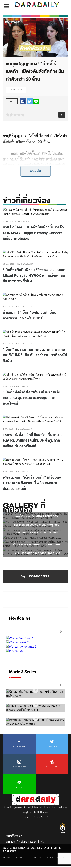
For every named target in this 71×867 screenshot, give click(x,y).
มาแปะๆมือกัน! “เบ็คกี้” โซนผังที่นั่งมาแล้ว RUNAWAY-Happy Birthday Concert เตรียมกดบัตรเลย (33, 233)
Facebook (19, 746)
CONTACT (21, 858)
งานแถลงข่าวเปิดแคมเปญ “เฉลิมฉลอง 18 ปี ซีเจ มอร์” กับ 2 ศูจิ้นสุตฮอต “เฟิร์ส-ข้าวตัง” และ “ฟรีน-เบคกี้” (36, 553)
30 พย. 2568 (15, 90)
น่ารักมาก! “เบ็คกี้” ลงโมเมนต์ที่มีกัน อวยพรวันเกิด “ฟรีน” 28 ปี (29, 315)
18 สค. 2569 (8, 221)
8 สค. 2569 (8, 307)
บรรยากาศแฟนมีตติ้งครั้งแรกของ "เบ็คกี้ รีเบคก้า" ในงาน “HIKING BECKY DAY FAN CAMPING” (36, 516)
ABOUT (6, 858)
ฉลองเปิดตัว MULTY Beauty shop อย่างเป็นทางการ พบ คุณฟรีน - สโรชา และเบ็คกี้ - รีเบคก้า (36, 544)
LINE (19, 787)
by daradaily (25, 221)
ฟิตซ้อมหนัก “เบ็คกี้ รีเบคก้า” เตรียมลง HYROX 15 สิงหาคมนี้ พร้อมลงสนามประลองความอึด (32, 483)
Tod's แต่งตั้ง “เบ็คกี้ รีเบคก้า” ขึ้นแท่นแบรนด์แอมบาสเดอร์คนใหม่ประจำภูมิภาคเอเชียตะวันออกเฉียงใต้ (33, 440)
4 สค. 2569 (8, 429)
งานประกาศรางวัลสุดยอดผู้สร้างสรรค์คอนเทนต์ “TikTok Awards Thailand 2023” (36, 532)
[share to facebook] (23, 101)
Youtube (52, 766)
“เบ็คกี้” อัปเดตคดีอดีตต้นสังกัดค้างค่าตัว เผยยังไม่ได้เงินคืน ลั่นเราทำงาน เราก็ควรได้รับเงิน (35, 355)
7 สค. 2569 (8, 344)
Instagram (19, 766)
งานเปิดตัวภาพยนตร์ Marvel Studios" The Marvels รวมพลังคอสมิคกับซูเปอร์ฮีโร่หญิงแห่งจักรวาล (36, 525)
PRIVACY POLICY (55, 858)
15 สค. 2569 (8, 264)
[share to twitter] (30, 101)
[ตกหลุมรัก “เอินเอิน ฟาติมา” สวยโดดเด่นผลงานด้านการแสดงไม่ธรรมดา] (35, 718)
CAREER (37, 858)
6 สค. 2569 (8, 386)
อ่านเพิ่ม (35, 171)
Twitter (51, 746)
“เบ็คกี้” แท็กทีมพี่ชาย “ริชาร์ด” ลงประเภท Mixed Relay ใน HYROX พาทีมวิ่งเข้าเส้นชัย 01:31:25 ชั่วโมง (34, 275)
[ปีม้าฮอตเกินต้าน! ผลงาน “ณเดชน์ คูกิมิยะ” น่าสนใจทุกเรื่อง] (35, 690)
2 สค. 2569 (8, 472)
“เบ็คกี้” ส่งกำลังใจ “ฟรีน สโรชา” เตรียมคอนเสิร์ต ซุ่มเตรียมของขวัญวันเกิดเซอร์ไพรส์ (33, 398)
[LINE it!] (36, 101)
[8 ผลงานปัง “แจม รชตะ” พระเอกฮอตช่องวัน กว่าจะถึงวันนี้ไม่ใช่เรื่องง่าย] (35, 704)
